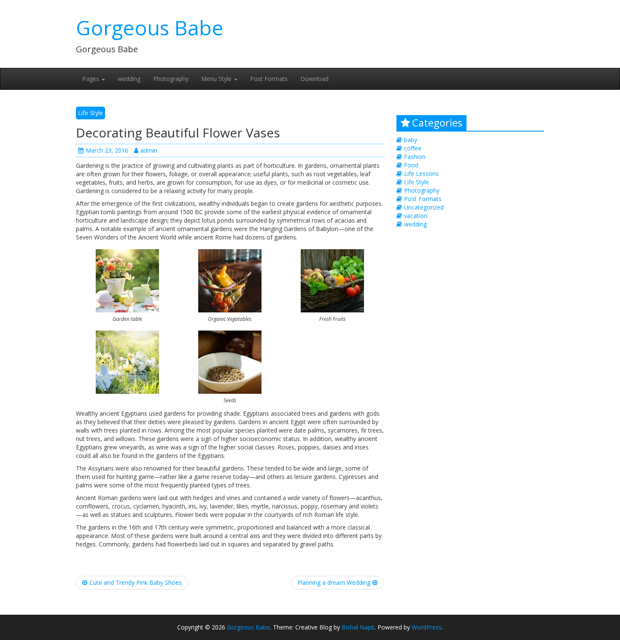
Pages (91, 79)
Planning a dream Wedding (333, 582)
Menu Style (217, 79)
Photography (171, 79)
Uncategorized (424, 207)
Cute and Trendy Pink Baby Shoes (135, 582)
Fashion (415, 157)
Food (411, 165)
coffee (412, 148)
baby (410, 140)
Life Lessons (421, 173)
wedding (129, 79)
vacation (415, 216)
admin (148, 150)
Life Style (90, 113)
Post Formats (269, 79)
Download (314, 79)
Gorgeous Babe (150, 27)
